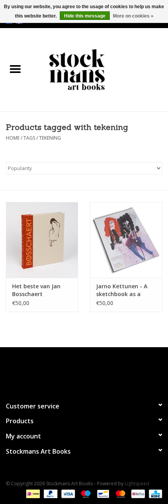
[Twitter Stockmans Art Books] (84, 371)
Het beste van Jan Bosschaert (36, 290)
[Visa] (67, 493)
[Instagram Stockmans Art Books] (98, 371)
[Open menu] (15, 68)
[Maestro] (85, 493)
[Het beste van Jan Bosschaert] (42, 240)
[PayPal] (50, 493)
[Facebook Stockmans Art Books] (70, 371)
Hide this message (84, 16)
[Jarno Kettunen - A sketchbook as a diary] (126, 240)
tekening (50, 138)
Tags (29, 138)
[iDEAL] (32, 493)
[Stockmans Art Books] (99, 69)
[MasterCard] (120, 493)
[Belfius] (137, 493)
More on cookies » (133, 16)
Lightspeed (137, 483)
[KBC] (154, 493)
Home (13, 138)
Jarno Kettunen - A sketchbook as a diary (121, 290)
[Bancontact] (102, 493)
